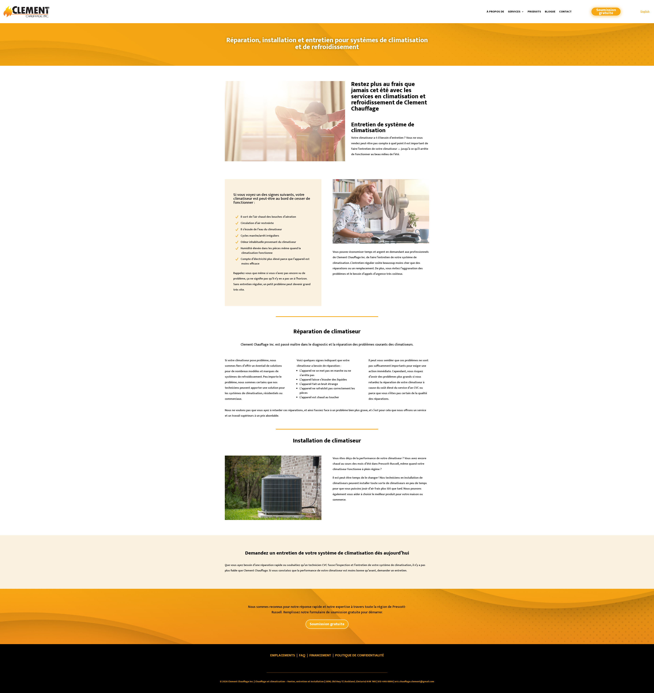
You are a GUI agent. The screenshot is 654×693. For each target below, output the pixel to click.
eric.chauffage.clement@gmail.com (414, 681)
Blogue (550, 11)
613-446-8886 (385, 681)
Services (514, 11)
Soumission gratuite (606, 11)
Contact (565, 11)
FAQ (302, 655)
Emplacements (282, 655)
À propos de (495, 11)
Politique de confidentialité (359, 655)
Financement (320, 655)
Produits (534, 11)
